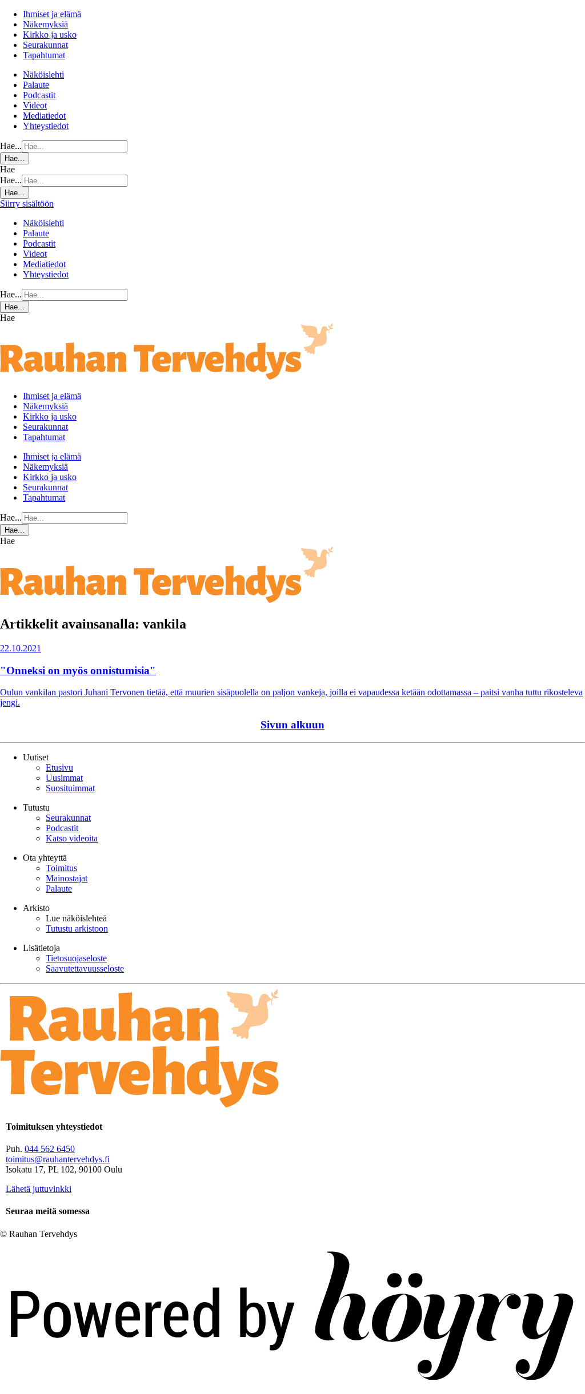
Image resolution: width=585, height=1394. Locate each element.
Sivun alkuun (292, 725)
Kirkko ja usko (50, 34)
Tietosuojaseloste (76, 958)
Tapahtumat (44, 55)
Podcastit (39, 95)
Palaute (36, 85)
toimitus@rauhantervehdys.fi (58, 1159)
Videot (35, 105)
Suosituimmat (70, 788)
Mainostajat (66, 878)
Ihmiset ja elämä (52, 14)
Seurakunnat (45, 45)
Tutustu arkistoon (77, 928)
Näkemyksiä (45, 24)
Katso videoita (72, 838)
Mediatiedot (44, 115)
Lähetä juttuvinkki (38, 1189)
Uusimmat (64, 778)
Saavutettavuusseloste (85, 968)
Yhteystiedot (46, 126)
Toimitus (61, 868)
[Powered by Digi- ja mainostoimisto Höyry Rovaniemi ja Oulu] (292, 1388)
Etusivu (59, 767)
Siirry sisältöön (27, 203)
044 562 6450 (50, 1149)
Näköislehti (43, 74)
